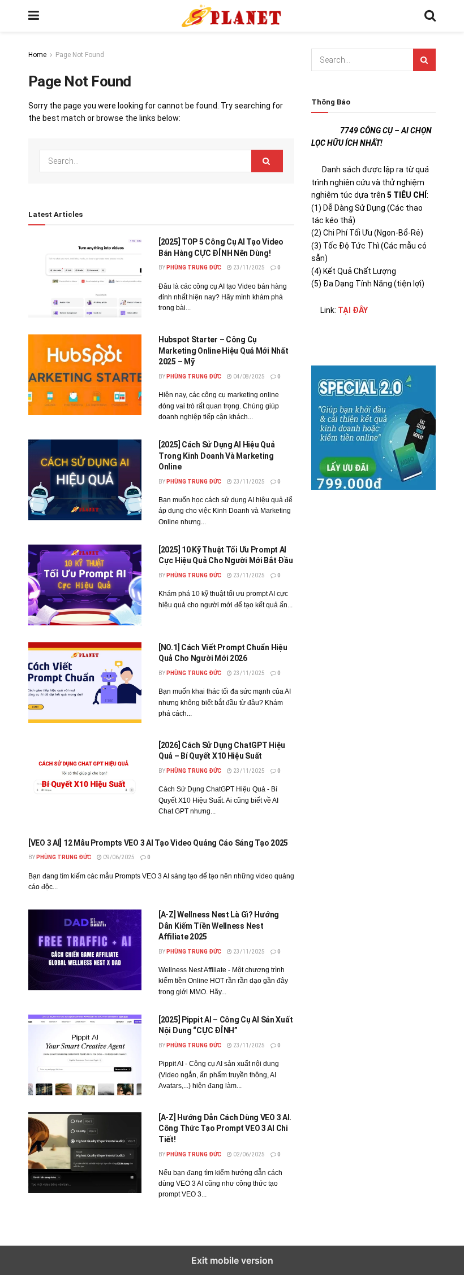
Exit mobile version (232, 1260)
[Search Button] (430, 16)
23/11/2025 (248, 267)
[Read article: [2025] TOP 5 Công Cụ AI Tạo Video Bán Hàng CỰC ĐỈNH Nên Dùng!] (84, 277)
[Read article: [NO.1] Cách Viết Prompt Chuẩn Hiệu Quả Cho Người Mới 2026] (84, 682)
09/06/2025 (118, 857)
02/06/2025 (248, 1154)
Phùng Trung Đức (193, 267)
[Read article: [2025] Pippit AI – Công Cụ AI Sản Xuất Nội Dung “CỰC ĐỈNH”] (84, 1055)
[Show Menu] (33, 16)
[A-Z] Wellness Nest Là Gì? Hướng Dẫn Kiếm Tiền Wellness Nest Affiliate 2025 (218, 925)
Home (37, 55)
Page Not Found (79, 55)
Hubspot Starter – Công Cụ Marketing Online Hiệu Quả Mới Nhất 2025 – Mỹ (223, 350)
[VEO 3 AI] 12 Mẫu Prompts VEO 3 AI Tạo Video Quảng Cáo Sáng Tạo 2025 (158, 842)
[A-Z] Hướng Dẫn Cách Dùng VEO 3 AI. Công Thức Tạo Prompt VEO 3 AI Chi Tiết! (224, 1128)
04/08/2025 (248, 376)
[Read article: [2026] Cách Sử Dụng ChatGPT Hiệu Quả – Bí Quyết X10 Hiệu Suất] (84, 780)
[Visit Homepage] (231, 16)
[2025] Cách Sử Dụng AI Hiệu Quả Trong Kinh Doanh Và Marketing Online (216, 455)
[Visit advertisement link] (373, 427)
